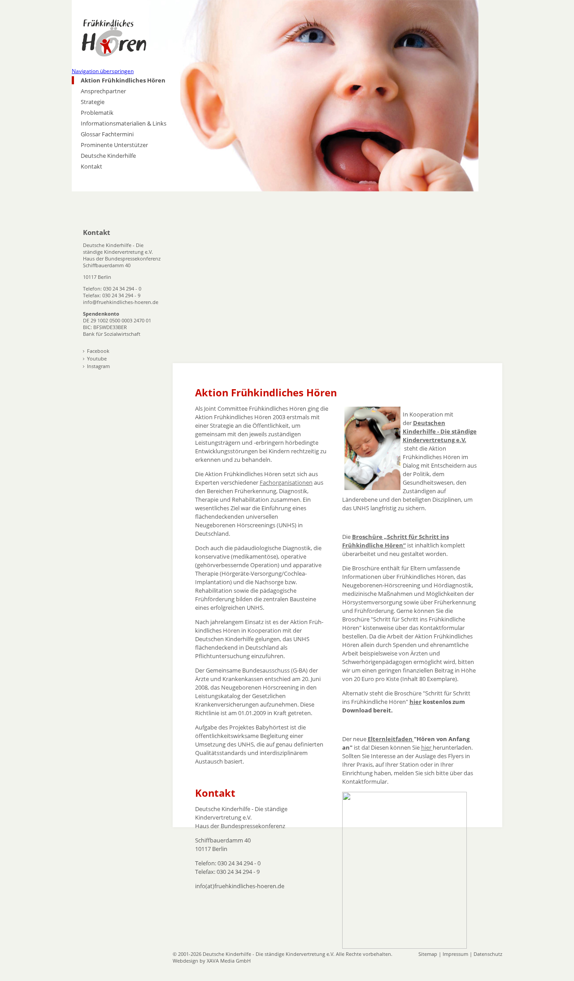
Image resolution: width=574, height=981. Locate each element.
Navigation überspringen (103, 71)
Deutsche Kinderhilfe (108, 156)
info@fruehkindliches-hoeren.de (120, 302)
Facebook (98, 350)
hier (415, 702)
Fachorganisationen (286, 482)
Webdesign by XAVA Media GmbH (212, 960)
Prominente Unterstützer (114, 145)
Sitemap (427, 954)
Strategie (92, 102)
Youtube (97, 358)
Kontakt (91, 166)
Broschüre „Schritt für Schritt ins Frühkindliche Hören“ (395, 541)
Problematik (97, 113)
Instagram (98, 366)
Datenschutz (488, 954)
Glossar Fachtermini (107, 134)
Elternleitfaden (391, 739)
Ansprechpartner (103, 91)
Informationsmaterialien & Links (123, 123)
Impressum (455, 954)
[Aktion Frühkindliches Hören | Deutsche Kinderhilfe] (126, 42)
